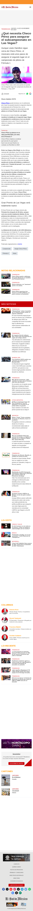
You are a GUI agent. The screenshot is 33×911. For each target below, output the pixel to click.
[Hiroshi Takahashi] (4, 620)
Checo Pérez (5, 103)
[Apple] (16, 893)
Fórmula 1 (6, 253)
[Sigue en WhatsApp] (27, 93)
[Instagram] (14, 889)
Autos (14, 253)
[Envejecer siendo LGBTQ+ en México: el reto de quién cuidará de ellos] (6, 503)
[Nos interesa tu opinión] (16, 857)
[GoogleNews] (12, 893)
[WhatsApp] (29, 889)
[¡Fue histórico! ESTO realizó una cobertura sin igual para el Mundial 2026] (6, 366)
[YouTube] (11, 889)
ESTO (20, 244)
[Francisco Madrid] (4, 628)
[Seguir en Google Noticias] (30, 93)
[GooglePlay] (20, 893)
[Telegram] (22, 889)
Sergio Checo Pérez (21, 248)
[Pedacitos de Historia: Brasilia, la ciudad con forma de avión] (6, 459)
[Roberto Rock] (4, 611)
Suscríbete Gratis (16, 763)
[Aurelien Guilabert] (4, 637)
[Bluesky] (25, 889)
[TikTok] (18, 889)
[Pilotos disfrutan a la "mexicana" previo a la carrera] (6, 284)
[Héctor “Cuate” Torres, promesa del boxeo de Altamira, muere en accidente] (6, 423)
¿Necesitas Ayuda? (16, 885)
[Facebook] (3, 889)
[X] (7, 889)
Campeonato (6, 248)
